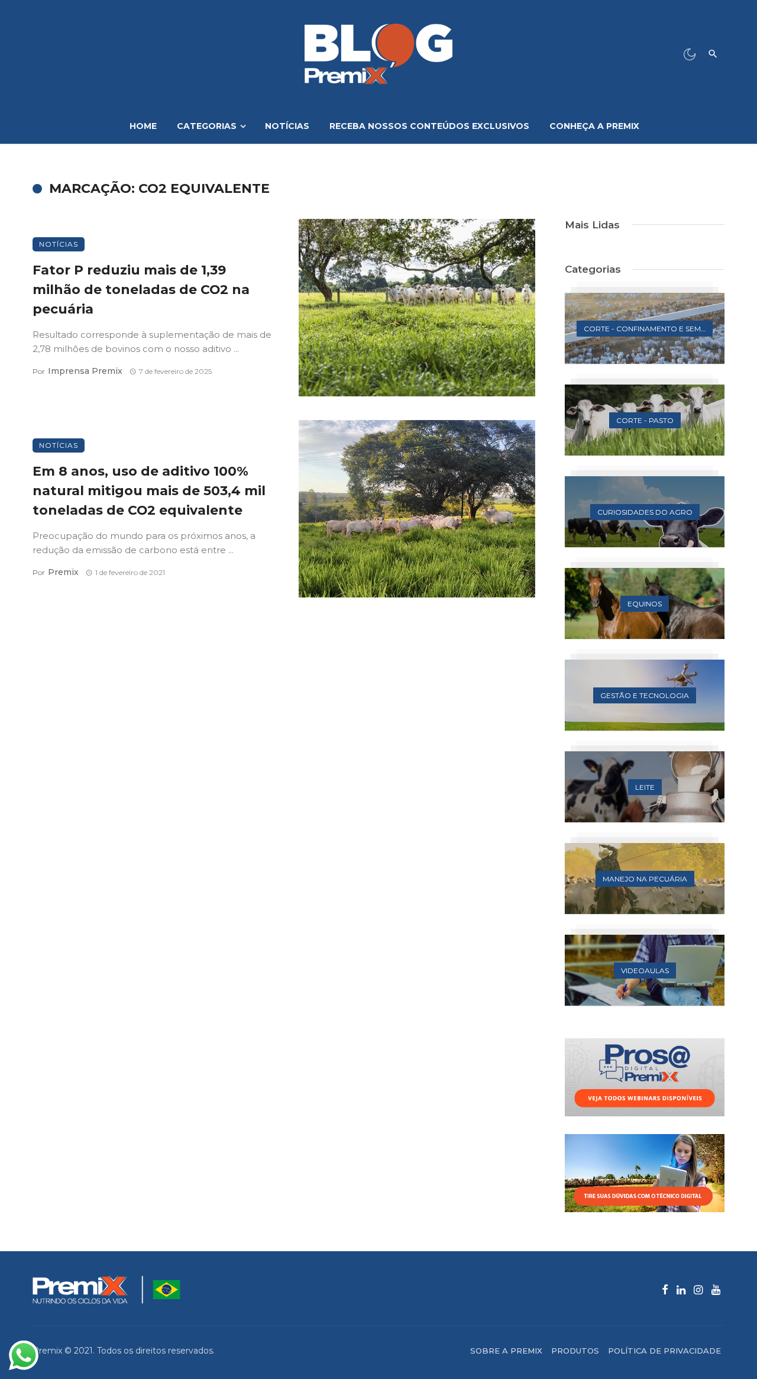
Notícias (287, 126)
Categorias (207, 126)
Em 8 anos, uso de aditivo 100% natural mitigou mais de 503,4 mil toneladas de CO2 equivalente (149, 490)
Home (143, 126)
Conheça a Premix (594, 126)
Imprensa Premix (85, 371)
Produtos (575, 1350)
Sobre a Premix (506, 1350)
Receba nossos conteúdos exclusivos (429, 126)
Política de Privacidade (664, 1350)
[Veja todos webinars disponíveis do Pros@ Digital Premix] (644, 1077)
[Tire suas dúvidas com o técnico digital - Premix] (644, 1173)
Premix (63, 572)
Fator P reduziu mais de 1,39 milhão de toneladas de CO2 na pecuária (141, 289)
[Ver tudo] (644, 328)
